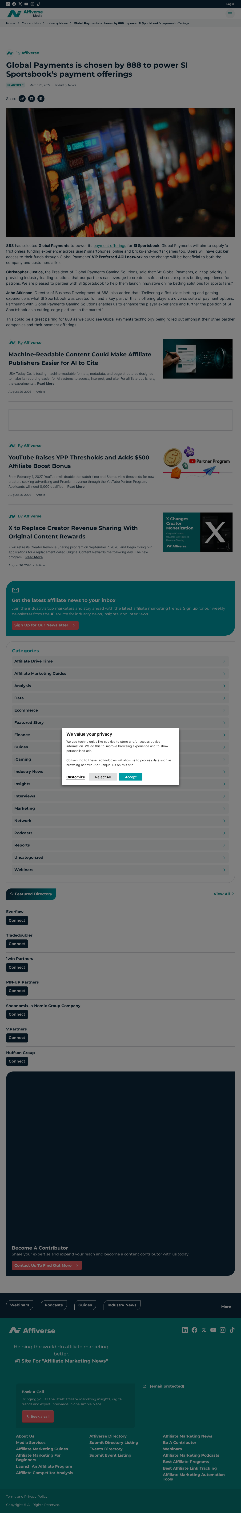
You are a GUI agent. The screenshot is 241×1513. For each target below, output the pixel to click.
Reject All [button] (103, 777)
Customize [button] (75, 777)
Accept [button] (131, 777)
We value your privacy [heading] (89, 733)
